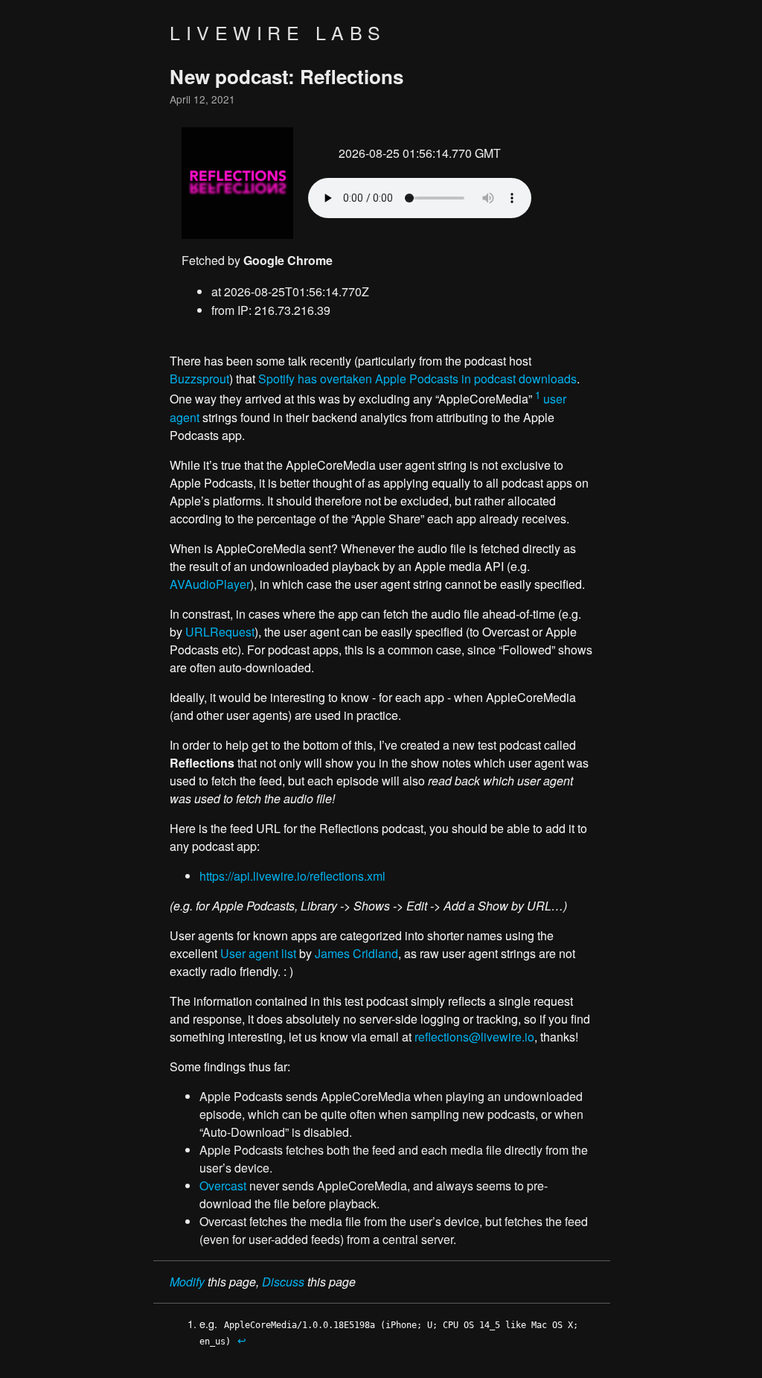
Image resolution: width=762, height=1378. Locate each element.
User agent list (258, 953)
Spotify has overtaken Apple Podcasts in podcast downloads (417, 378)
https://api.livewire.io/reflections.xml (292, 875)
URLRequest (219, 631)
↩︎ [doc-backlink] (241, 1339)
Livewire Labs (278, 32)
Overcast (222, 1185)
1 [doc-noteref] (537, 395)
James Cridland (356, 953)
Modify (187, 1281)
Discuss (283, 1281)
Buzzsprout (199, 378)
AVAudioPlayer (210, 584)
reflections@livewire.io (474, 1036)
